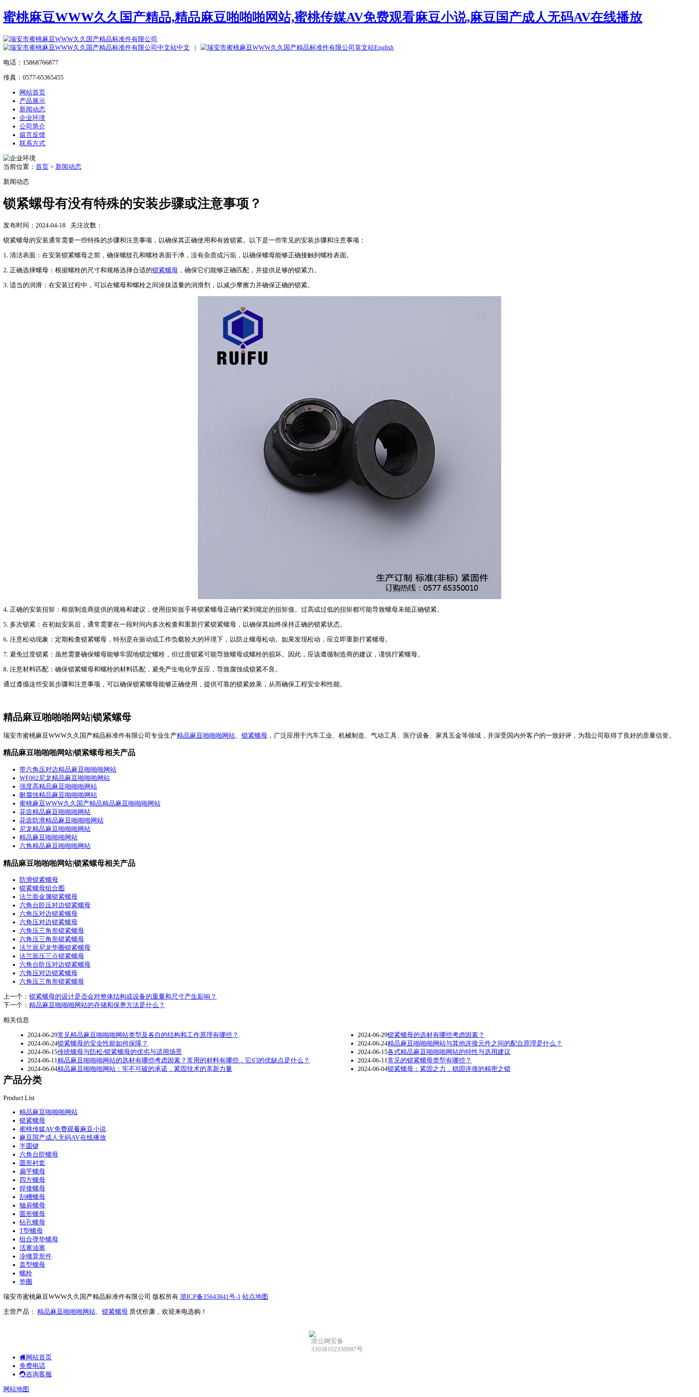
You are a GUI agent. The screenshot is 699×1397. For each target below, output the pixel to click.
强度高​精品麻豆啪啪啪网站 (58, 786)
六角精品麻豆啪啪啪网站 (55, 845)
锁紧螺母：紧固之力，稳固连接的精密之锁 (449, 1068)
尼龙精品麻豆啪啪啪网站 (55, 828)
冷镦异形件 (35, 1256)
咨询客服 (39, 1374)
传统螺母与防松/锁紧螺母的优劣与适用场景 (119, 1051)
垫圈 (25, 1281)
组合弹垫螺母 (38, 1239)
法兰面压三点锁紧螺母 (51, 956)
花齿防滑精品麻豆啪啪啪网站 (61, 820)
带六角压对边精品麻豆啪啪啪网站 (67, 769)
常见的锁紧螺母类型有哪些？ (430, 1060)
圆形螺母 (32, 1213)
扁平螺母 (32, 1171)
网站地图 (16, 1389)
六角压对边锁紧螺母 (48, 913)
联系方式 (32, 143)
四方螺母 (32, 1179)
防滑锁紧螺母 (38, 879)
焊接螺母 (32, 1188)
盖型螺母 (32, 1264)
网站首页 (32, 92)
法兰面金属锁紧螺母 (48, 896)
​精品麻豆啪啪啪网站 (48, 837)
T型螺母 (31, 1230)
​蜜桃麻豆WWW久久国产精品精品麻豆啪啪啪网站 (90, 803)
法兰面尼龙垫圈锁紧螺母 (55, 947)
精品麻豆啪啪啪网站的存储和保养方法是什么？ (97, 1004)
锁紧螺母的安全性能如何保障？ (102, 1043)
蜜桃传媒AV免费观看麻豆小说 (62, 1129)
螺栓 (25, 1273)
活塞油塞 (32, 1247)
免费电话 (32, 1365)
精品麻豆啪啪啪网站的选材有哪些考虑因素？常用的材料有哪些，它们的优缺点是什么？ (183, 1060)
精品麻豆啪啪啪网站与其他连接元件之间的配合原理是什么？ (475, 1043)
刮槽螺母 (32, 1196)
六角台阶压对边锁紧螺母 (55, 905)
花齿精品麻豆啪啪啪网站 (55, 811)
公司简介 (32, 126)
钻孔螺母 (32, 1222)
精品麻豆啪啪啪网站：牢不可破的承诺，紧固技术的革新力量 (144, 1068)
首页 (42, 166)
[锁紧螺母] (349, 596)
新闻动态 (32, 109)
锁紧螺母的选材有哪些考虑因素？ (436, 1034)
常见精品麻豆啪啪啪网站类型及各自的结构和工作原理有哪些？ (148, 1034)
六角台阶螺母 (38, 1154)
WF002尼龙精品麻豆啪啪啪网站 (64, 777)
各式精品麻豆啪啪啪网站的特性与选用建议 (449, 1051)
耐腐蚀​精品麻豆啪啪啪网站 (58, 794)
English (384, 47)
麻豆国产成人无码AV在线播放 (62, 1137)
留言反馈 (32, 134)
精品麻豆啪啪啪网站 (206, 735)
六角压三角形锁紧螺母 (51, 930)
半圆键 (29, 1145)
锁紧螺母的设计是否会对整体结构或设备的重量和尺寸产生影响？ (123, 996)
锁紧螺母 (165, 270)
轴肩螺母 (32, 1205)
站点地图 (255, 1296)
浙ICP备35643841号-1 (210, 1296)
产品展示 (32, 100)
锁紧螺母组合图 (42, 888)
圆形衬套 (32, 1162)
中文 (183, 47)
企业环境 (32, 117)
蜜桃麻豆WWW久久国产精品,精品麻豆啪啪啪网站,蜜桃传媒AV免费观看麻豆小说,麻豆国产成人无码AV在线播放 (322, 17)
